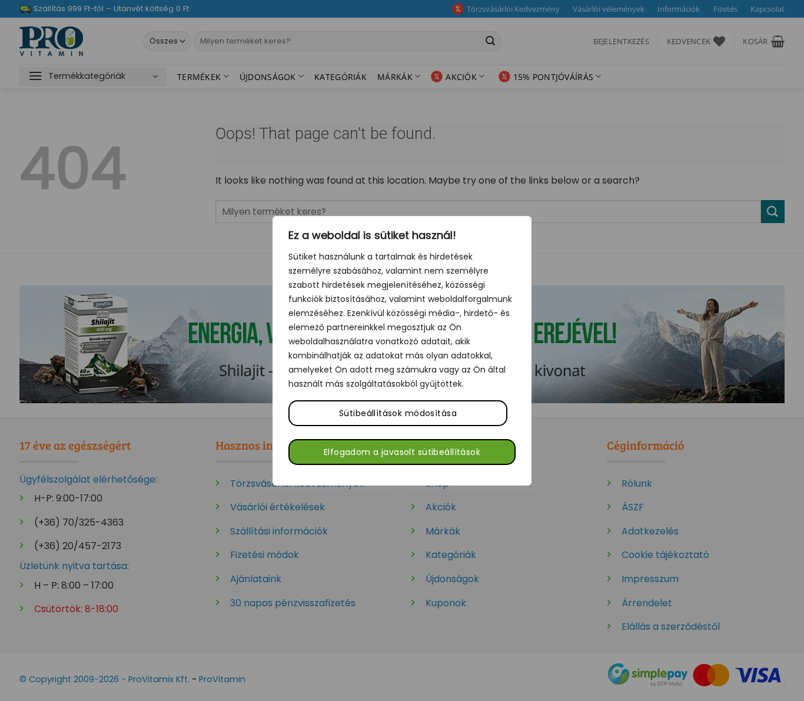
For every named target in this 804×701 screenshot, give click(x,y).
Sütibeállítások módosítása (398, 413)
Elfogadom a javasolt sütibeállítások (402, 452)
